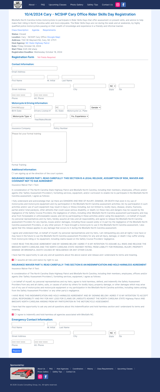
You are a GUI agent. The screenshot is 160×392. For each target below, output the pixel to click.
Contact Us (107, 4)
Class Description (20, 30)
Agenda (35, 30)
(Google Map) (53, 37)
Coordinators (78, 369)
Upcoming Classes (57, 4)
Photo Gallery (76, 4)
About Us (41, 369)
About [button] (31, 4)
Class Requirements (105, 369)
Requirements (49, 30)
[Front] (17, 4)
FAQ (43, 4)
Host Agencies (62, 369)
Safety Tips (92, 4)
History (90, 369)
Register (17, 351)
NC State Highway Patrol (37, 43)
